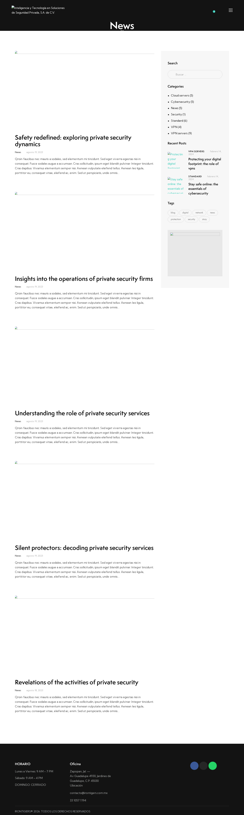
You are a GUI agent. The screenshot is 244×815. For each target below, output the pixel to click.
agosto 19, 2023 (34, 152)
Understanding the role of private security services (82, 413)
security (191, 219)
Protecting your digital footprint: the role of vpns (204, 163)
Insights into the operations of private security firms (84, 278)
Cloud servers (180, 95)
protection (176, 219)
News (18, 152)
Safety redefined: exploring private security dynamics (73, 140)
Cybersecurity (180, 101)
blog (173, 212)
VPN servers (179, 133)
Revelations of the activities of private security (76, 682)
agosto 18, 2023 (34, 690)
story (204, 219)
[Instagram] (203, 766)
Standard (177, 120)
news (212, 212)
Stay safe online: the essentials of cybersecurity (203, 188)
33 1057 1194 (78, 800)
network (199, 212)
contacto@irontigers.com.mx (89, 793)
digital (185, 212)
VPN (174, 127)
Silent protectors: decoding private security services (84, 547)
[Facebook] (194, 766)
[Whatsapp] (212, 766)
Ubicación (76, 785)
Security (176, 114)
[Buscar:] (195, 74)
